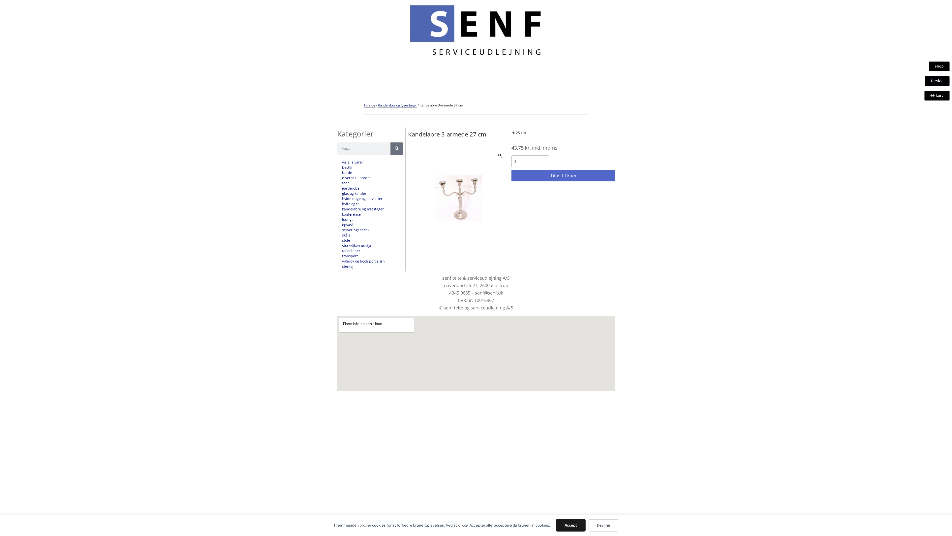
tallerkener (351, 250)
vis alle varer (352, 162)
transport (350, 256)
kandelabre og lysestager (363, 209)
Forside (369, 105)
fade (346, 183)
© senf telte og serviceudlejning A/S (476, 308)
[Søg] (396, 148)
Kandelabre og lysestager (397, 105)
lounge (348, 219)
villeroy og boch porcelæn (363, 261)
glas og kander (354, 193)
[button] (500, 156)
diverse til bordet (356, 177)
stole (346, 240)
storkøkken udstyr (357, 245)
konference (351, 214)
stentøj (348, 266)
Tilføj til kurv (563, 175)
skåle (346, 235)
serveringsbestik (355, 230)
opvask (348, 224)
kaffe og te (350, 203)
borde (347, 172)
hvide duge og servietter (362, 198)
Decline (603, 525)
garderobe (350, 188)
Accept (571, 525)
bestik (347, 167)
